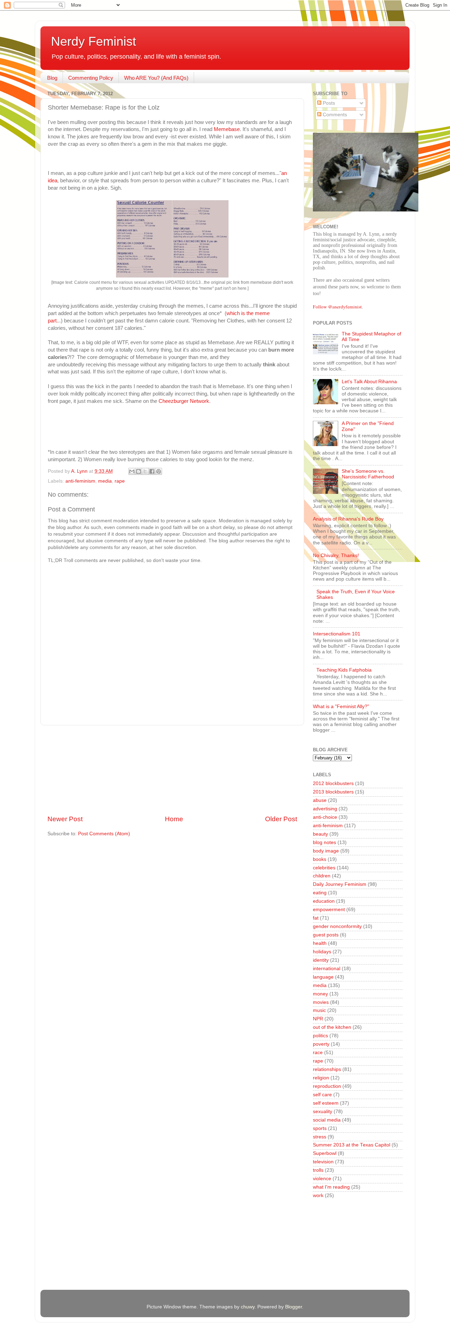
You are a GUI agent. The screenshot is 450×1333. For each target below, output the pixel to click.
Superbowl (324, 1153)
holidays (322, 951)
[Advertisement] (172, 770)
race (318, 1052)
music (319, 1010)
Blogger (293, 1306)
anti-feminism (80, 481)
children (321, 875)
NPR (318, 1018)
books (319, 859)
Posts (328, 103)
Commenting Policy (90, 78)
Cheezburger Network (184, 401)
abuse (320, 800)
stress (319, 1136)
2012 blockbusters (333, 783)
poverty (321, 1044)
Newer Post (65, 819)
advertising (325, 808)
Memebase (227, 129)
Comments (334, 114)
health (320, 943)
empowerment (329, 909)
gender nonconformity (337, 926)
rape (120, 481)
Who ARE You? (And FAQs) (156, 78)
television (323, 1161)
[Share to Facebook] (151, 471)
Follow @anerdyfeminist (337, 306)
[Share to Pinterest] (158, 471)
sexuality (322, 1111)
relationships (327, 1069)
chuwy (248, 1306)
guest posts (326, 934)
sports (320, 1128)
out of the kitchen (332, 1027)
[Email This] (131, 471)
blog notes (324, 842)
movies (321, 1002)
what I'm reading (331, 1187)
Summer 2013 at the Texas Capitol (351, 1145)
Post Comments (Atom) (104, 833)
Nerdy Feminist (93, 41)
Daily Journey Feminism (339, 884)
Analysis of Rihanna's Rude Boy (348, 519)
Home (174, 819)
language (323, 977)
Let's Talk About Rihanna (369, 381)
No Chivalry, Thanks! (336, 555)
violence (322, 1178)
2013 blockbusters (333, 792)
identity (321, 960)
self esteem (326, 1103)
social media (327, 1120)
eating (320, 892)
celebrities (324, 867)
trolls (318, 1170)
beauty (320, 834)
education (324, 901)
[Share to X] (145, 471)
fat (316, 918)
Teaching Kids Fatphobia (344, 670)
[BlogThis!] (138, 471)
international (326, 968)
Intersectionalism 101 (336, 633)
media (105, 481)
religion (321, 1077)
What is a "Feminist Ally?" (341, 706)
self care (322, 1094)
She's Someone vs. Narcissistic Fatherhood (368, 474)
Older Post (281, 819)
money (320, 994)
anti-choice (325, 817)
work (318, 1195)
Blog (52, 78)
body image (326, 851)
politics (320, 1035)
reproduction (327, 1086)
